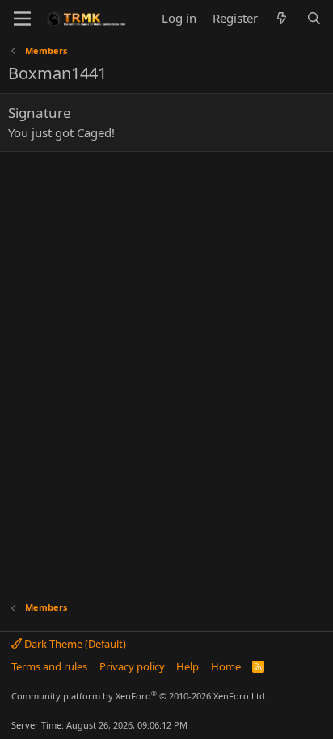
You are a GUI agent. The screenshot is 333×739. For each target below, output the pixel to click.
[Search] (314, 18)
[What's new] (281, 18)
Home (226, 666)
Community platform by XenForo (139, 696)
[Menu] (22, 18)
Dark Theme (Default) (74, 643)
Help (187, 666)
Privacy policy (132, 666)
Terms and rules (49, 666)
